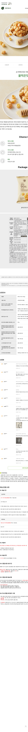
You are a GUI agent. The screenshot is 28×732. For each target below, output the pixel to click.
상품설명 (7, 65)
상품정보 (20, 65)
